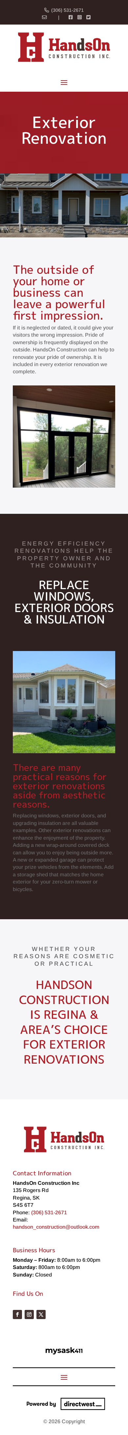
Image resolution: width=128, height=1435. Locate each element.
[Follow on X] (41, 1314)
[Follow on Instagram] (29, 1314)
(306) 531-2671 (67, 10)
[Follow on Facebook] (17, 1314)
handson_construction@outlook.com (56, 1227)
